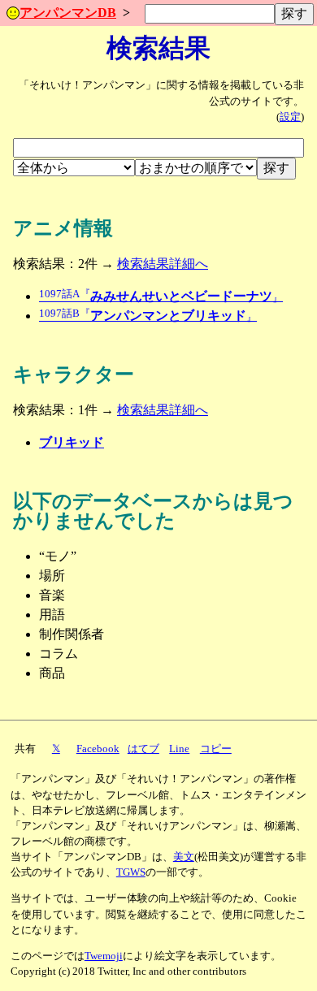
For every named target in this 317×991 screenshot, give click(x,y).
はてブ (143, 749)
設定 (290, 117)
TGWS (130, 872)
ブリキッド (71, 442)
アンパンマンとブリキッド (148, 315)
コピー (216, 749)
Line (179, 749)
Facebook (97, 749)
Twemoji (104, 956)
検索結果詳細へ (162, 263)
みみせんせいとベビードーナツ (161, 296)
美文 (183, 857)
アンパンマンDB (68, 12)
